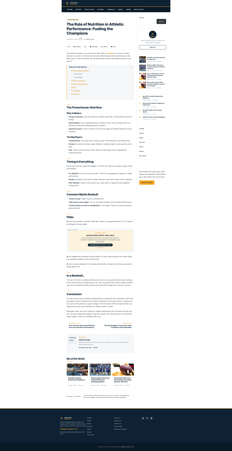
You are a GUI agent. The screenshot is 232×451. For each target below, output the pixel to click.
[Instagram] (151, 418)
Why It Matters (78, 74)
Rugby (120, 9)
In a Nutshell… (76, 90)
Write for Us (139, 9)
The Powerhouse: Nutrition (80, 70)
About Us (117, 418)
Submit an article (146, 182)
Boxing (70, 9)
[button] (164, 9)
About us (153, 47)
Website (95, 347)
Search (141, 17)
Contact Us (117, 423)
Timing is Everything (78, 80)
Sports (71, 365)
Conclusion (76, 94)
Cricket (79, 9)
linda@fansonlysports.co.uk (69, 429)
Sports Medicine (73, 19)
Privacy (113, 446)
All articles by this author (85, 347)
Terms (117, 446)
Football (100, 9)
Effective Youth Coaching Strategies (154, 117)
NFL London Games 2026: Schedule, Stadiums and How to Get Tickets (156, 84)
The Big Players (78, 77)
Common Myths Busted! (79, 84)
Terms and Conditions (120, 429)
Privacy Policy (118, 426)
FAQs (74, 87)
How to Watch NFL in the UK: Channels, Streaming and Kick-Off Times (122, 380)
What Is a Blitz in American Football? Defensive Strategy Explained (100, 380)
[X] (147, 418)
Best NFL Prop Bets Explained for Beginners (76, 379)
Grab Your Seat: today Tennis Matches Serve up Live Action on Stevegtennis (106, 395)
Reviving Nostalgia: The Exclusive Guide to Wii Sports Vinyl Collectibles (105, 397)
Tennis (128, 9)
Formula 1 (111, 9)
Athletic (71, 396)
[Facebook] (143, 418)
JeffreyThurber (84, 340)
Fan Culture (89, 9)
